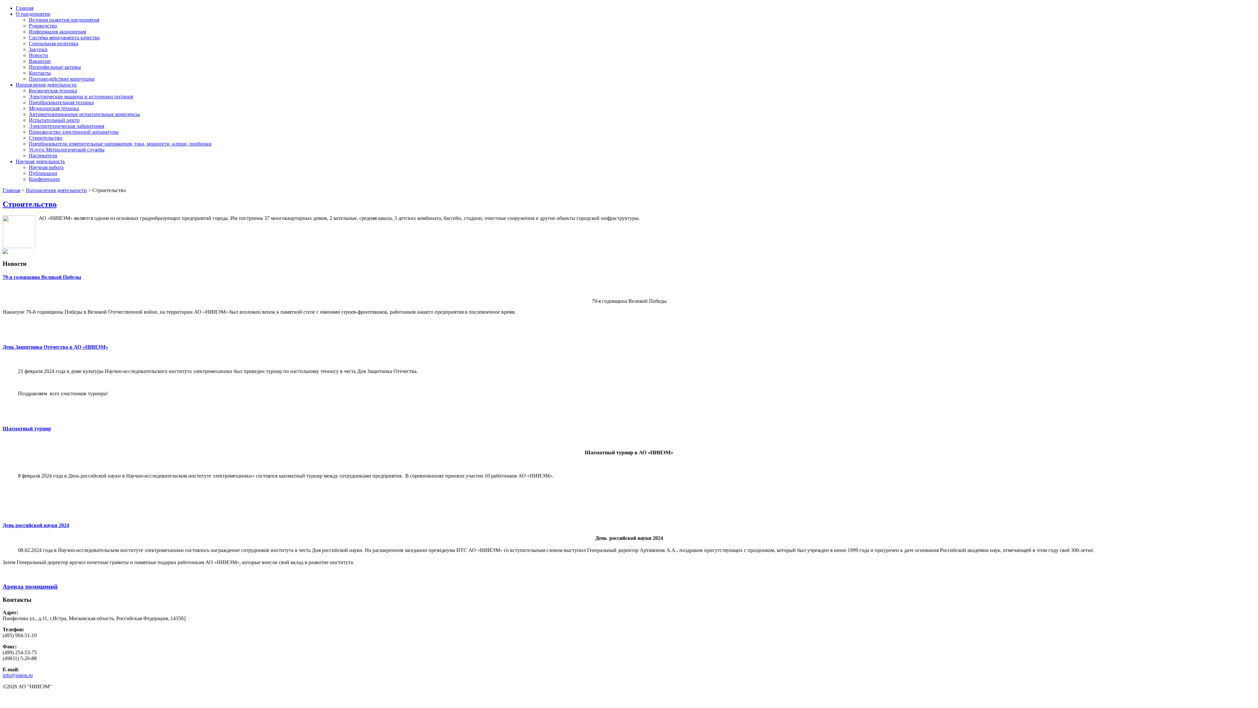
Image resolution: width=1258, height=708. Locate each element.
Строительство (45, 138)
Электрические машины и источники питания (81, 96)
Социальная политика (53, 43)
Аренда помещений (30, 586)
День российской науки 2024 (36, 525)
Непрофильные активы (55, 67)
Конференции (44, 179)
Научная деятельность (40, 161)
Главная (24, 8)
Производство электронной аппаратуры (74, 132)
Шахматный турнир (27, 428)
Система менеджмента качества (64, 37)
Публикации (43, 173)
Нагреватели (43, 155)
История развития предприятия (64, 20)
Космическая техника (53, 90)
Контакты (40, 73)
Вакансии (40, 61)
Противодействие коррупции (62, 79)
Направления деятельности (46, 85)
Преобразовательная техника (61, 102)
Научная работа (46, 167)
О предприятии (33, 14)
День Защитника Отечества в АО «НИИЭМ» (55, 347)
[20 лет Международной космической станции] (5, 252)
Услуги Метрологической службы (67, 149)
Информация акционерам (57, 31)
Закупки (38, 49)
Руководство (43, 26)
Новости (38, 55)
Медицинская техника (54, 108)
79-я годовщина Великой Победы (42, 277)
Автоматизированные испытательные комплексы (84, 114)
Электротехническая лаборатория (66, 126)
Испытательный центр (54, 120)
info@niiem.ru (18, 675)
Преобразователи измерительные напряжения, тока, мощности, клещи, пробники (120, 144)
